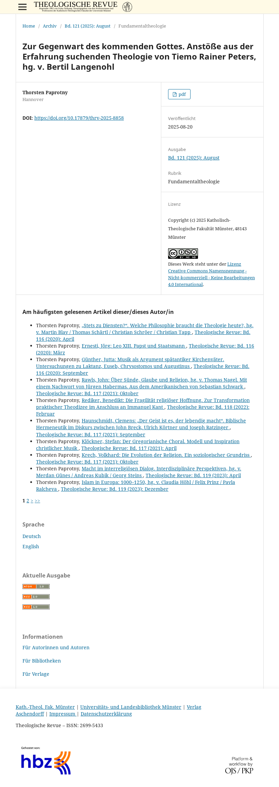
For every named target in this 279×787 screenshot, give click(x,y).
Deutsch (31, 536)
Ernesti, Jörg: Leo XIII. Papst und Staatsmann (134, 345)
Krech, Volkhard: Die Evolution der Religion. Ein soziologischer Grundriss (166, 455)
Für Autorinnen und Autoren (55, 647)
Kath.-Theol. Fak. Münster (45, 707)
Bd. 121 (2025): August (88, 26)
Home (28, 26)
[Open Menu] (22, 7)
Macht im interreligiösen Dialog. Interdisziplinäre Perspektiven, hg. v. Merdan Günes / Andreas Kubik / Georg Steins (138, 472)
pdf (182, 94)
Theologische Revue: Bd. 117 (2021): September (90, 434)
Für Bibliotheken (41, 660)
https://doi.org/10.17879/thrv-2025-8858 (79, 118)
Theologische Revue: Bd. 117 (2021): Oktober (87, 393)
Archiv (50, 26)
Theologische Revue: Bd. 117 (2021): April (129, 448)
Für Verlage (35, 674)
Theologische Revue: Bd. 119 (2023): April (193, 475)
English (30, 546)
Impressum (63, 713)
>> (37, 500)
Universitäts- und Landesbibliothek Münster (130, 707)
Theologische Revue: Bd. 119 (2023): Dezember (114, 489)
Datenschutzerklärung (106, 713)
